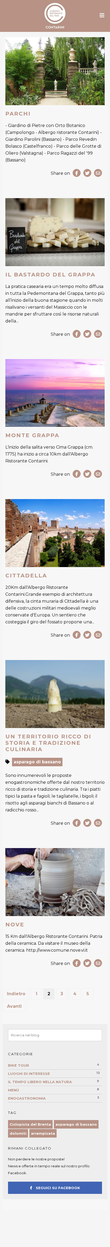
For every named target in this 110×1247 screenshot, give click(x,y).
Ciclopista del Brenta (30, 1124)
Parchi (18, 113)
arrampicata (43, 1133)
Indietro (16, 993)
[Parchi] (55, 71)
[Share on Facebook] (77, 173)
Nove (14, 924)
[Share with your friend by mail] (98, 173)
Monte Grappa (32, 435)
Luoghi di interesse (29, 1073)
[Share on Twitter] (87, 173)
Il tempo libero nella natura (40, 1082)
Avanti (14, 1006)
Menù (13, 1090)
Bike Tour (18, 1065)
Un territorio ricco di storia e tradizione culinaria (48, 742)
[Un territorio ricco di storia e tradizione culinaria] (55, 694)
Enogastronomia (27, 1098)
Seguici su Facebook (57, 1188)
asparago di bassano (37, 761)
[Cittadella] (55, 533)
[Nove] (55, 882)
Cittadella (26, 575)
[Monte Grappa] (55, 393)
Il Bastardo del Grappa (50, 274)
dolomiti (18, 1133)
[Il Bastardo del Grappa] (55, 232)
